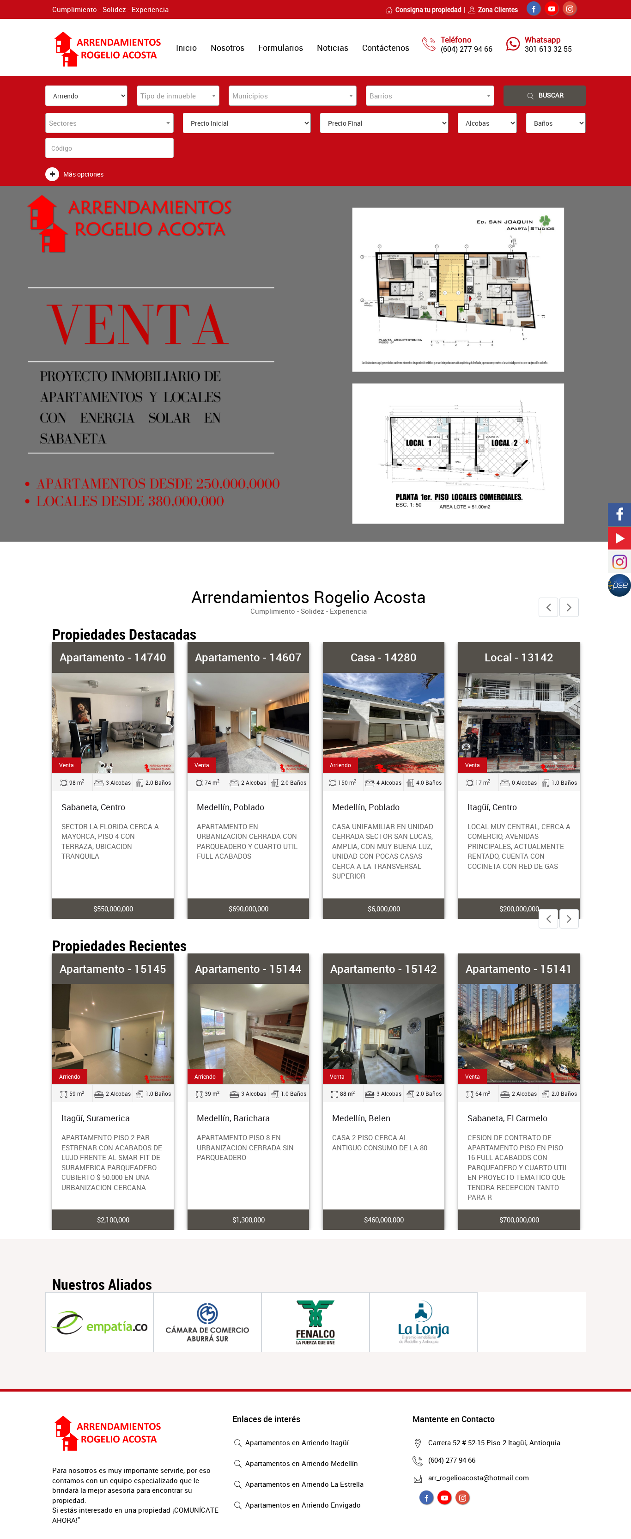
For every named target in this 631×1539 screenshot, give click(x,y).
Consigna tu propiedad (428, 9)
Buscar (551, 95)
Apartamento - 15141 (519, 968)
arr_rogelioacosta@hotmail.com (478, 1477)
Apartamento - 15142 (383, 968)
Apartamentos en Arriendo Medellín (300, 1463)
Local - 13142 (519, 657)
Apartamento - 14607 (248, 657)
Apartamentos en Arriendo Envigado (302, 1504)
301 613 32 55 (548, 49)
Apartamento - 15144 (248, 968)
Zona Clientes (498, 9)
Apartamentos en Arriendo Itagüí (296, 1442)
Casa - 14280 (384, 657)
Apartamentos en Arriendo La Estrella (303, 1484)
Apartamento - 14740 (113, 657)
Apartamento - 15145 (113, 968)
